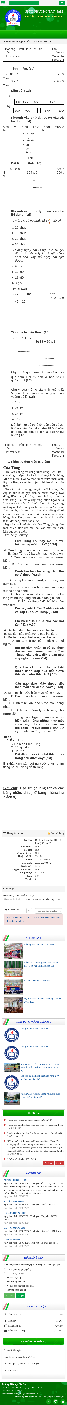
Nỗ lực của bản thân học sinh (20, 1286)
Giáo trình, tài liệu (15, 1273)
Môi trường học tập (16, 1281)
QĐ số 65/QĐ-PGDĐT (14, 1228)
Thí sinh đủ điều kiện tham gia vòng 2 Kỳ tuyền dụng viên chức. (40, 1077)
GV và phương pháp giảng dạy (21, 1269)
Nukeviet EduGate (33, 1396)
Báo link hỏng (57, 833)
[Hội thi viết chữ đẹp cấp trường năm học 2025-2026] (13, 1005)
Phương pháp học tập (16, 1290)
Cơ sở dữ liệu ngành (13, 1350)
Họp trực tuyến (11, 1370)
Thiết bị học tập (14, 1277)
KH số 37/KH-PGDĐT (15, 1201)
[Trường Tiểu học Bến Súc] (13, 17)
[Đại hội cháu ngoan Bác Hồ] (13, 987)
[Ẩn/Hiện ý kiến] (29, 910)
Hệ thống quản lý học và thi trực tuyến (21, 1363)
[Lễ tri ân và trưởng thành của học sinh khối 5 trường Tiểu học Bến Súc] (13, 969)
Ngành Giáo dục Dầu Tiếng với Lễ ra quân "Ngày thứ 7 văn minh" (40, 1095)
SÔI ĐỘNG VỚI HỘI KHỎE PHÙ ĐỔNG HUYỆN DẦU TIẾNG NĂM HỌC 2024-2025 (40, 1067)
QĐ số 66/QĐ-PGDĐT (14, 1213)
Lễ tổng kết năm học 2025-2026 (39, 944)
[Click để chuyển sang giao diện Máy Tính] (55, 1401)
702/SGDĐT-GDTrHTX (15, 1180)
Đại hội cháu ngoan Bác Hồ (37, 980)
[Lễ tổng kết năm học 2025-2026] (13, 951)
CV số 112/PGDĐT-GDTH (16, 1239)
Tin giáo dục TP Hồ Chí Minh (34, 1028)
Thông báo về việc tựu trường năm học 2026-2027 (29, 1120)
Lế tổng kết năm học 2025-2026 (21, 1159)
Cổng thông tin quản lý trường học (20, 1357)
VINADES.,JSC (58, 1396)
